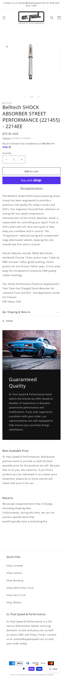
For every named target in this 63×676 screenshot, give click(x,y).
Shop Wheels (14, 602)
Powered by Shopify (46, 675)
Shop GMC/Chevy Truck (20, 587)
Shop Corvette (14, 565)
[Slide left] (24, 96)
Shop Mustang (14, 580)
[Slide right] (38, 96)
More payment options (31, 188)
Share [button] (9, 320)
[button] (4, 17)
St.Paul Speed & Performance (27, 675)
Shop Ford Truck (16, 595)
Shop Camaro (14, 572)
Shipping (6, 138)
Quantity (6, 153)
